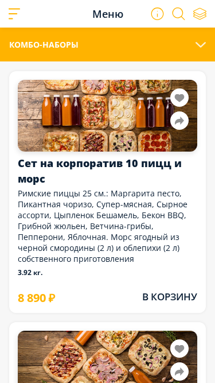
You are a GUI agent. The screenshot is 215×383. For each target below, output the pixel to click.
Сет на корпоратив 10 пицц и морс (100, 170)
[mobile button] (14, 13)
